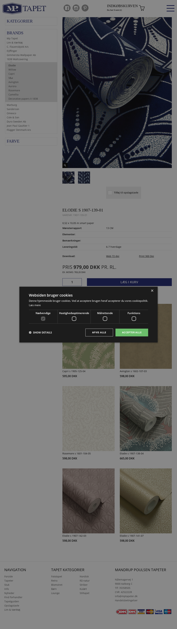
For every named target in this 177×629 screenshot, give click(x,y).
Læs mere (35, 305)
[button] (40, 332)
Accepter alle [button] (132, 332)
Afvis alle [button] (99, 332)
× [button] (152, 290)
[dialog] (88, 314)
